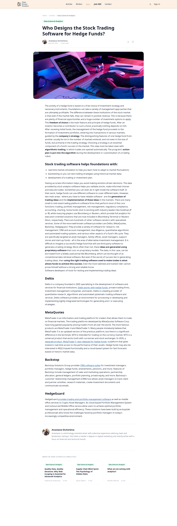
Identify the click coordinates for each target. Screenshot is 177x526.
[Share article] (128, 42)
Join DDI (97, 4)
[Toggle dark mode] (150, 4)
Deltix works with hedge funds (93, 287)
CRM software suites (90, 365)
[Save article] (133, 42)
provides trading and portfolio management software (84, 399)
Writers (79, 4)
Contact (108, 4)
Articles (69, 4)
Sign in (157, 4)
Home (44, 16)
